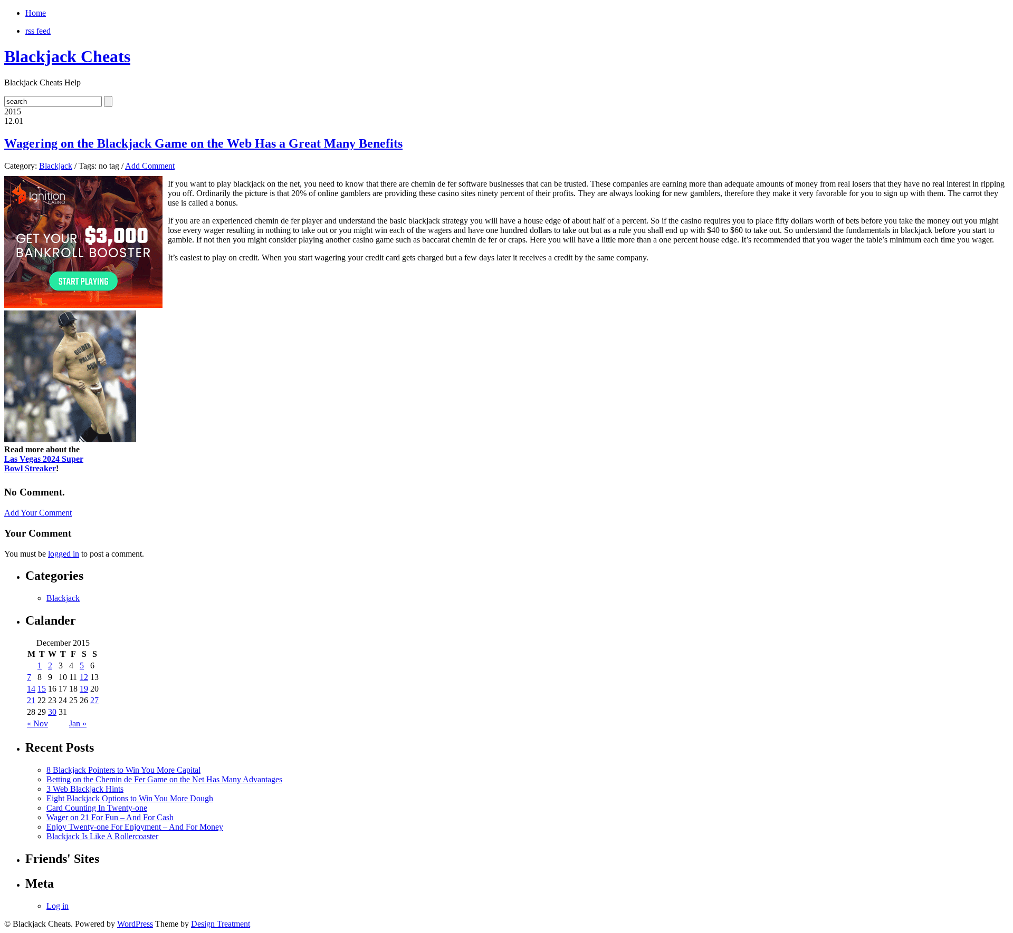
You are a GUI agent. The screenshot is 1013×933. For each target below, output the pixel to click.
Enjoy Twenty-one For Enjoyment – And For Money (134, 826)
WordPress (135, 923)
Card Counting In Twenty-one (96, 807)
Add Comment (150, 165)
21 (31, 700)
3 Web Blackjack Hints (84, 788)
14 (31, 688)
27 (94, 700)
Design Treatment (220, 923)
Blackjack (55, 165)
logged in (63, 553)
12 (84, 677)
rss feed (38, 30)
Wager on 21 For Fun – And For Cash (110, 817)
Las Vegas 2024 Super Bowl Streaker (43, 463)
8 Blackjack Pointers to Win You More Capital (123, 769)
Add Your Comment (38, 512)
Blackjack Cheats (67, 56)
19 (84, 688)
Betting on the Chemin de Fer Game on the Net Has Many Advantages (164, 779)
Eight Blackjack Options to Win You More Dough (129, 798)
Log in (57, 905)
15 (41, 688)
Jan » (78, 723)
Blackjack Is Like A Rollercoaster (102, 836)
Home (35, 12)
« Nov (37, 723)
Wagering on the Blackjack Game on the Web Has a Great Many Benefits (203, 143)
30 (52, 711)
